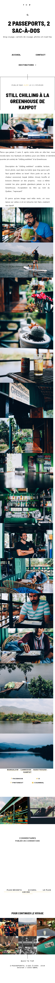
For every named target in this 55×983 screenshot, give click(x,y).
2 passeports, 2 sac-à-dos (29, 27)
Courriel (39, 783)
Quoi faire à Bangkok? (9, 927)
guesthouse (40, 770)
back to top (27, 961)
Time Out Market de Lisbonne (27, 945)
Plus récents (14, 890)
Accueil (16, 55)
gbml (35, 968)
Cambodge (25, 770)
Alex (26, 85)
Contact (41, 55)
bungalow (13, 770)
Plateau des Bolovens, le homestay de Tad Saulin (27, 927)
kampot (27, 772)
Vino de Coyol (46, 927)
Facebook (17, 779)
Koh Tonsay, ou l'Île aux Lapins (45, 945)
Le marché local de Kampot (9, 945)
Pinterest (17, 783)
